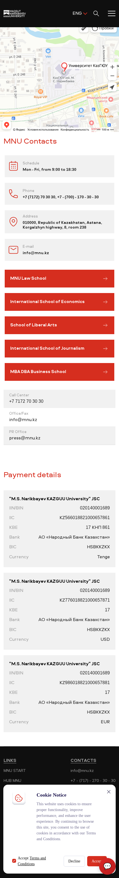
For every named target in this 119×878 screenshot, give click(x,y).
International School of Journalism (47, 348)
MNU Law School (28, 278)
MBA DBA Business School (38, 372)
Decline (74, 861)
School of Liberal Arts (33, 325)
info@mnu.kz (82, 770)
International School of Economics (47, 302)
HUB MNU (12, 780)
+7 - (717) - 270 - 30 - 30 (93, 780)
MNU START (15, 770)
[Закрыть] (108, 792)
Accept (97, 861)
